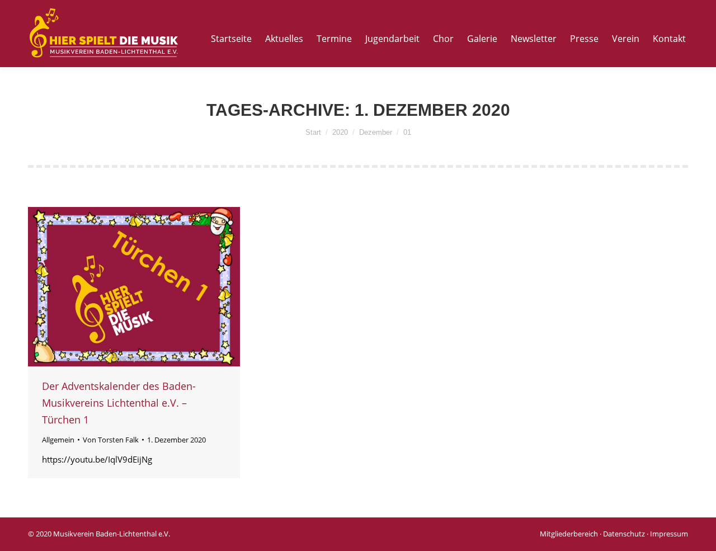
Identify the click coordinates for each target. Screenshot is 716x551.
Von (111, 440)
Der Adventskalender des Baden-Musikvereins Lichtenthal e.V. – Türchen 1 (119, 402)
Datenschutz (624, 534)
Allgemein (58, 440)
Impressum (669, 534)
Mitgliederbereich (569, 534)
